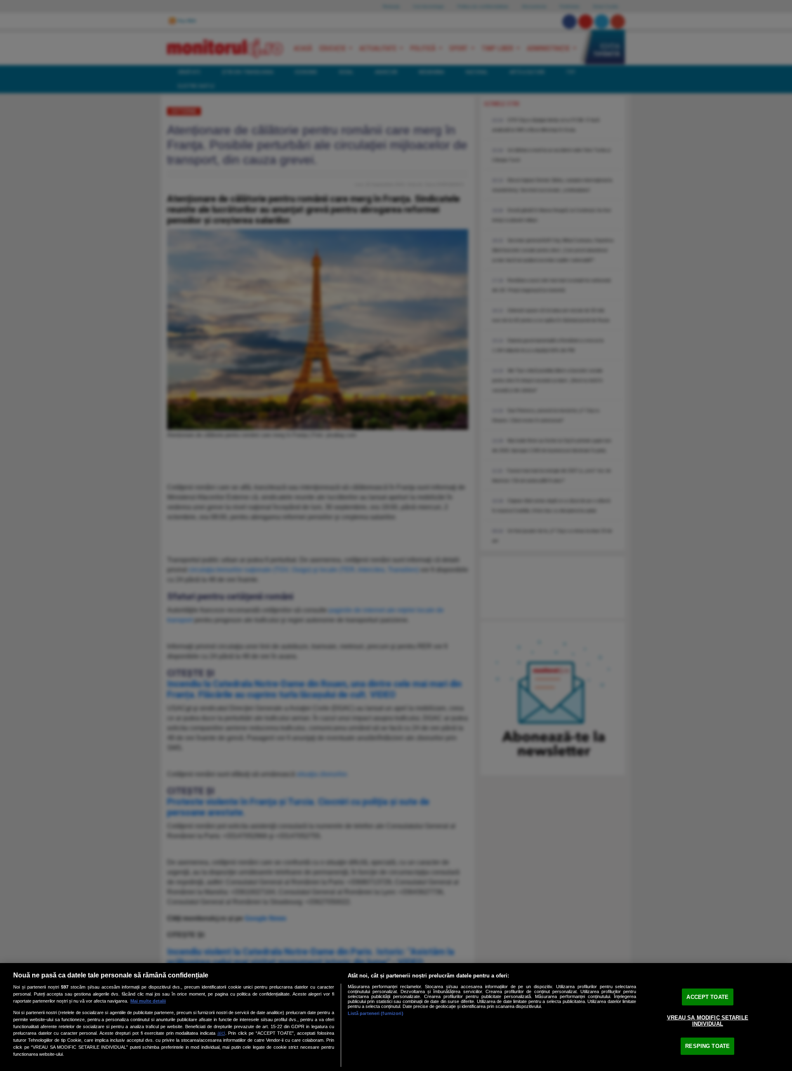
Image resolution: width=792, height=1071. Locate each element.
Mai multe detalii (148, 1000)
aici (221, 1033)
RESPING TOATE (707, 1046)
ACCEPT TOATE (707, 997)
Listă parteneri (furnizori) (375, 1013)
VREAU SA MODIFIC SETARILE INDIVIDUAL (707, 1020)
